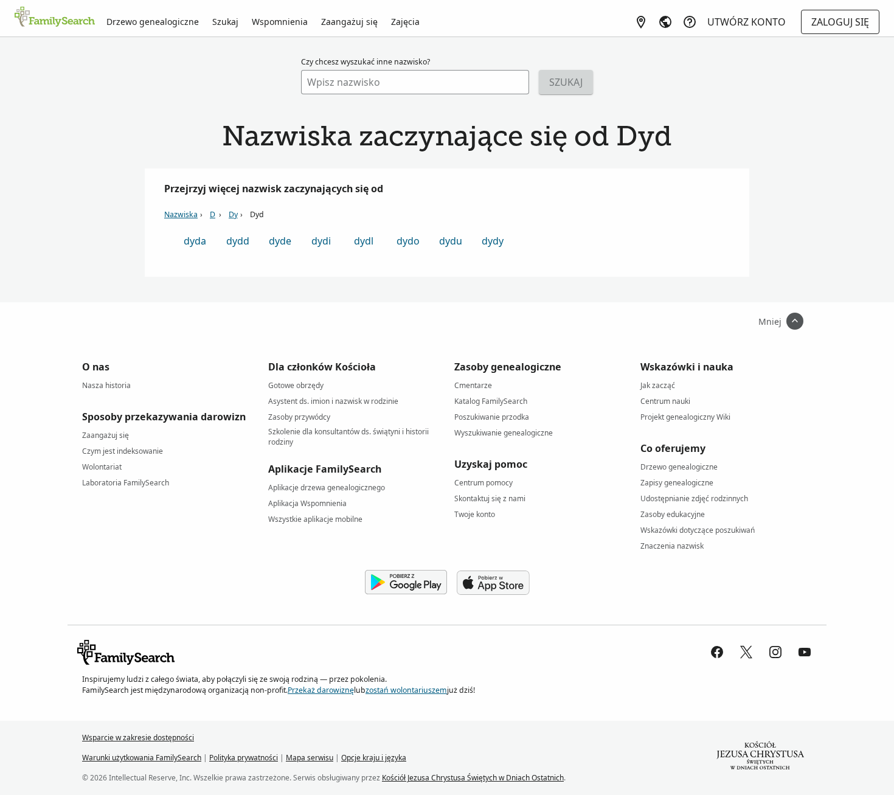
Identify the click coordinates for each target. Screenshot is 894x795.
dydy (493, 241)
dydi (321, 241)
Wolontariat (102, 467)
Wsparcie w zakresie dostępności (138, 737)
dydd (237, 241)
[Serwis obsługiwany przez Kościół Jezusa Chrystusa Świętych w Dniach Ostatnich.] (760, 758)
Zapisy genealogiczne (676, 482)
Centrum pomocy (483, 482)
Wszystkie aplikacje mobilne (315, 519)
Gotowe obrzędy (296, 385)
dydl (363, 241)
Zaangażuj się (349, 21)
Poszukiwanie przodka (491, 417)
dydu (450, 241)
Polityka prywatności (243, 757)
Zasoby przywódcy (299, 417)
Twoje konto (474, 514)
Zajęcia (405, 21)
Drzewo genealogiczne (152, 21)
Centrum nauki (665, 401)
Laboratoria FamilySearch (125, 482)
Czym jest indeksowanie (122, 451)
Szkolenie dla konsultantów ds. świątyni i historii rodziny (348, 433)
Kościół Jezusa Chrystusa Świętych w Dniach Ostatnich (473, 777)
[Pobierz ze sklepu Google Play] (406, 582)
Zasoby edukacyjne (672, 514)
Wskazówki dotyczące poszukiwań (697, 530)
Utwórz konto (746, 22)
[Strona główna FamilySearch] (55, 18)
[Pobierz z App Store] (493, 583)
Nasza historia (106, 385)
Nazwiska (181, 214)
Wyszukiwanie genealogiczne (503, 433)
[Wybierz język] (665, 22)
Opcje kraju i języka (373, 757)
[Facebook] (717, 652)
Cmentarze (473, 385)
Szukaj (225, 21)
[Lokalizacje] (641, 22)
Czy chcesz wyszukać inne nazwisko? (365, 62)
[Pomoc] (689, 22)
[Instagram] (775, 652)
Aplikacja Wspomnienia (307, 503)
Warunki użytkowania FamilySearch (141, 757)
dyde (280, 241)
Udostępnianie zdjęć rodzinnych (694, 498)
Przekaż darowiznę (321, 690)
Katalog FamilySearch (490, 401)
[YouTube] (804, 652)
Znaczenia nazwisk (672, 546)
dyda (195, 241)
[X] (746, 652)
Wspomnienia (280, 21)
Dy (233, 214)
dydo (408, 241)
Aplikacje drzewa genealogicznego (326, 487)
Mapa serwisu (309, 757)
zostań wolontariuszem (406, 690)
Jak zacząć (657, 385)
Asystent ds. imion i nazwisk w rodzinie (333, 401)
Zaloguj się (840, 22)
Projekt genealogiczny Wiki (685, 417)
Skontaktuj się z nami (489, 498)
